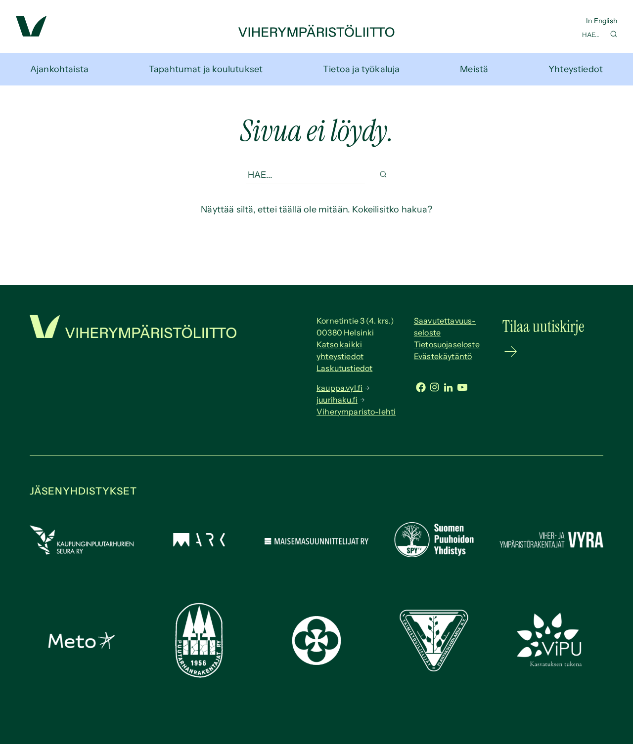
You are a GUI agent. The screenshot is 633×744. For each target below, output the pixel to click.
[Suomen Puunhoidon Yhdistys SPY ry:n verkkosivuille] (434, 554)
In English (601, 20)
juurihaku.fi (337, 400)
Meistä (474, 69)
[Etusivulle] (316, 34)
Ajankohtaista (59, 69)
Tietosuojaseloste (447, 344)
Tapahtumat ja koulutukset (206, 69)
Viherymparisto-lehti (356, 411)
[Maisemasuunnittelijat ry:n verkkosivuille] (316, 541)
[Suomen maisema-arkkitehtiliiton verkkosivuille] (199, 543)
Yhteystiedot (575, 69)
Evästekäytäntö (443, 356)
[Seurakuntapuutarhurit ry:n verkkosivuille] (316, 662)
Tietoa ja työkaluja (361, 69)
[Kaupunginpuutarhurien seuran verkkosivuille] (82, 551)
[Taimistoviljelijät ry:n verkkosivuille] (434, 668)
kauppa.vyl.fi (339, 388)
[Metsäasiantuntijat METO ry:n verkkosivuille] (82, 646)
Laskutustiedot (344, 368)
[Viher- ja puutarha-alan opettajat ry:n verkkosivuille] (551, 665)
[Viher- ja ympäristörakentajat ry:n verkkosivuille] (551, 548)
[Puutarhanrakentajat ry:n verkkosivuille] (199, 674)
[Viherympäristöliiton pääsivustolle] (31, 33)
